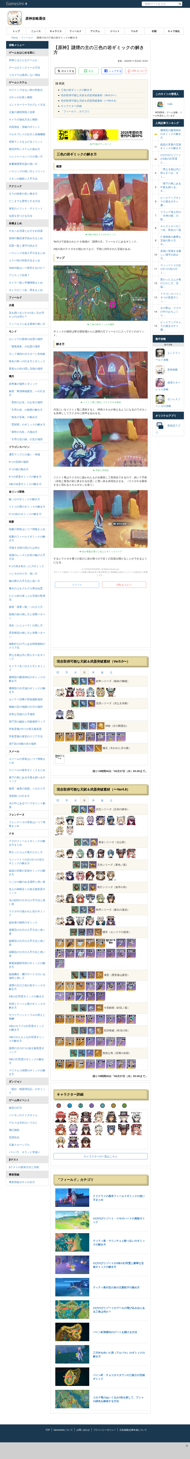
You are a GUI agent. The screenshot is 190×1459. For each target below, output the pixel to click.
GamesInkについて (63, 1429)
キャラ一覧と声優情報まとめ (26, 282)
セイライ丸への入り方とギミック (27, 667)
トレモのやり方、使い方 (23, 573)
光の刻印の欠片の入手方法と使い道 (27, 902)
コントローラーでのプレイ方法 (27, 104)
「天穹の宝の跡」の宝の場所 (26, 439)
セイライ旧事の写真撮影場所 (26, 699)
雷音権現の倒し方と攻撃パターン (27, 634)
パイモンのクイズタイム (23, 1115)
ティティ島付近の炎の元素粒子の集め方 (116, 1287)
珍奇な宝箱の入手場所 (22, 714)
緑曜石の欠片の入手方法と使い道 (27, 953)
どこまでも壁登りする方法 (24, 201)
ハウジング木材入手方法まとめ (27, 253)
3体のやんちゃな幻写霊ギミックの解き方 (26, 1038)
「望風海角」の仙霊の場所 (24, 346)
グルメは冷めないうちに (23, 1122)
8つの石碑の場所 (19, 462)
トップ (16, 31)
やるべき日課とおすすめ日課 (26, 231)
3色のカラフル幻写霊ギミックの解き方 (26, 1027)
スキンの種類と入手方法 (23, 178)
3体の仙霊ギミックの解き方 (25, 484)
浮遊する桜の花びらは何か (24, 547)
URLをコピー (138, 71)
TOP (47, 1429)
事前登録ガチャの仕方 (22, 1182)
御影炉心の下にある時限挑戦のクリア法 (27, 645)
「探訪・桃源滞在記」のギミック (27, 1090)
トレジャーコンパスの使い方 (26, 156)
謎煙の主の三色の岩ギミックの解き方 (27, 987)
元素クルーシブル (19, 1144)
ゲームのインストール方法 (24, 67)
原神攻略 (171, 369)
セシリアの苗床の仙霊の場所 (26, 339)
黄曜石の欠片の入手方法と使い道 (27, 931)
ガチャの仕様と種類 (20, 97)
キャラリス (56, 31)
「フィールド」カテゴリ (75, 111)
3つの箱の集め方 (19, 469)
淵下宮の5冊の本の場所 (22, 743)
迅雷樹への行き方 (19, 796)
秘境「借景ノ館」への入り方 (26, 607)
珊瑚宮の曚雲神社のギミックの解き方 (27, 679)
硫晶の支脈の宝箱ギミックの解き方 (27, 872)
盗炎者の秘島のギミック (23, 922)
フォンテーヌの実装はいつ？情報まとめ (27, 824)
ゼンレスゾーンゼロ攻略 (167, 402)
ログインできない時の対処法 (26, 90)
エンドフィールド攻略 (167, 356)
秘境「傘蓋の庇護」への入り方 (27, 788)
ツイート (77, 585)
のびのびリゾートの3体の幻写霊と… (170, 158)
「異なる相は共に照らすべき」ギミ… (170, 172)
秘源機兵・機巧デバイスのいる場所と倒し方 (27, 976)
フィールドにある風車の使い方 (27, 324)
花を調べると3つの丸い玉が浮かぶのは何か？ (26, 314)
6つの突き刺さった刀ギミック (26, 566)
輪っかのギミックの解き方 (24, 499)
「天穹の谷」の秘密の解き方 (26, 409)
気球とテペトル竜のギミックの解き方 (27, 1005)
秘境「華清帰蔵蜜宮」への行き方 (27, 393)
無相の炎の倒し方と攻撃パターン (27, 616)
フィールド (75, 31)
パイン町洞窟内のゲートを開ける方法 (115, 1332)
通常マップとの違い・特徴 (24, 454)
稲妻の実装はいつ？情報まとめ (27, 529)
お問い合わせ (83, 1429)
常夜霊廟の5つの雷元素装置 (25, 729)
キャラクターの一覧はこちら (100, 1156)
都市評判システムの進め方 (24, 149)
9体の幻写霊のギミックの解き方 (26, 1061)
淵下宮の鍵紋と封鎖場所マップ (27, 721)
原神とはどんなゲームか (23, 60)
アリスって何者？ (19, 275)
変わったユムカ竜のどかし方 (26, 852)
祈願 (154, 31)
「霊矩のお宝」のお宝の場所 (26, 402)
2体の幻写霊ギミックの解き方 (26, 996)
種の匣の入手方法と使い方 (24, 581)
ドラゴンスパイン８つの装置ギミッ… (170, 297)
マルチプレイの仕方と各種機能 (27, 134)
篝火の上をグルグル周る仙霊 (26, 588)
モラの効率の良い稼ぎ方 (23, 193)
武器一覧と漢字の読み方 (23, 245)
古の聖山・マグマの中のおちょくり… (170, 311)
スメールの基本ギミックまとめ (27, 770)
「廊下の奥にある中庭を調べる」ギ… (170, 187)
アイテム (95, 31)
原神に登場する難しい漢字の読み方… (170, 254)
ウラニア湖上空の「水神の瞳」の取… (170, 215)
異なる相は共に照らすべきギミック (27, 656)
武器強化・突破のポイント (24, 127)
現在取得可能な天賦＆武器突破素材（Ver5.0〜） (89, 95)
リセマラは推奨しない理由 (24, 75)
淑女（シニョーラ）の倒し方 (26, 625)
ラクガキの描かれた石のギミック (27, 913)
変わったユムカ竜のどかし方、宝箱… (170, 283)
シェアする (115, 71)
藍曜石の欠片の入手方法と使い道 (27, 942)
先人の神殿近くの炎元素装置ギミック (27, 890)
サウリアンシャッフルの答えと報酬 (27, 1016)
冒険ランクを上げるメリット (26, 141)
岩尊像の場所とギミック (23, 383)
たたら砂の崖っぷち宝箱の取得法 (27, 597)
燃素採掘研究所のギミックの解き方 (27, 964)
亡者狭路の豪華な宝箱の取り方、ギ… (170, 240)
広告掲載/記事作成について (133, 1429)
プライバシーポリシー (105, 1429)
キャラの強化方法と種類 (23, 119)
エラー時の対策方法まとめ (24, 260)
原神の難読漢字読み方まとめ (26, 238)
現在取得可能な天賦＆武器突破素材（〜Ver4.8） (89, 100)
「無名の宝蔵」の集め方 (23, 417)
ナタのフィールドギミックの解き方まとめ (27, 842)
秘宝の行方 (15, 1107)
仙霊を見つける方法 (20, 216)
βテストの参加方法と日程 (24, 1167)
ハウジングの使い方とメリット (27, 171)
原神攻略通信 (35, 18)
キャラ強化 (174, 31)
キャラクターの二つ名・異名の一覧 (170, 228)
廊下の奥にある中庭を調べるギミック (27, 779)
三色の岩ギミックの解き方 (76, 90)
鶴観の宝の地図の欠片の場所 (26, 706)
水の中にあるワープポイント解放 (27, 805)
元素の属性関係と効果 (22, 112)
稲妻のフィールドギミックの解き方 (27, 538)
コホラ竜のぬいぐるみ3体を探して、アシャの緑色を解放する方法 (118, 1399)
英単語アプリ (167, 429)
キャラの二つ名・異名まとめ (26, 290)
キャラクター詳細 (71, 106)
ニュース (36, 31)
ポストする (67, 71)
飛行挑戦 (14, 1130)
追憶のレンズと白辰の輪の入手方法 (27, 556)
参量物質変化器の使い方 (23, 164)
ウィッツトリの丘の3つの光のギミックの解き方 (26, 861)
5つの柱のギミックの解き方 (25, 514)
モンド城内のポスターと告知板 (27, 354)
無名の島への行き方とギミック (27, 361)
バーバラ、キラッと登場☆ (24, 1152)
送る (91, 71)
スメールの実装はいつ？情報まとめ (27, 760)
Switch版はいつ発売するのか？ (27, 267)
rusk (168, 103)
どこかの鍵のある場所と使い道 (27, 881)
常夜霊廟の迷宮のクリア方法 (26, 736)
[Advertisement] (100, 619)
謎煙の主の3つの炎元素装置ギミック (26, 1050)
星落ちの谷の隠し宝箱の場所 (26, 368)
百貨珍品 (14, 1137)
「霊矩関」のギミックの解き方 (27, 424)
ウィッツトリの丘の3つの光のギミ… (170, 268)
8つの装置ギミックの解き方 (25, 476)
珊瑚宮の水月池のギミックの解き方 (27, 690)
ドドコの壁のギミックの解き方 (27, 506)
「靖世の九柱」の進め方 (23, 432)
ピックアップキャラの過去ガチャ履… (170, 201)
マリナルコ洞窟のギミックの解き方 (27, 1072)
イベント (115, 31)
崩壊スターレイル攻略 (167, 385)
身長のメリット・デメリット (26, 208)
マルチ (134, 31)
